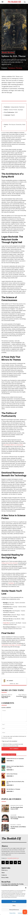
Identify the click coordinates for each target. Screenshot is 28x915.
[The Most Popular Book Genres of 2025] (5, 808)
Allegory (14, 815)
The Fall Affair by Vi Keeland (13, 789)
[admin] (5, 680)
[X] (11, 98)
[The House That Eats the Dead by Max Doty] (3, 783)
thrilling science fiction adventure (9, 563)
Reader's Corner (16, 824)
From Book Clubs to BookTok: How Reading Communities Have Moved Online (12, 884)
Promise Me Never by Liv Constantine (15, 758)
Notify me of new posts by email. (10, 745)
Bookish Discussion (17, 805)
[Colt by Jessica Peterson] (3, 776)
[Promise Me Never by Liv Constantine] (3, 760)
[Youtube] (19, 862)
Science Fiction (15, 68)
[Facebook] (7, 98)
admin (11, 680)
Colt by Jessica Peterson (11, 773)
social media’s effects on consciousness (13, 444)
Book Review (8, 52)
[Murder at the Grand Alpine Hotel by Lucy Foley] (3, 768)
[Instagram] (7, 862)
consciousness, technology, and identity (11, 645)
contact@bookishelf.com (13, 858)
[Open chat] (25, 912)
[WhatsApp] (18, 98)
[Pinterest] (14, 98)
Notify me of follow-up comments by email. (13, 744)
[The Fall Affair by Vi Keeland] (3, 791)
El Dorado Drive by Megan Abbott (5, 697)
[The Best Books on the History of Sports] (5, 827)
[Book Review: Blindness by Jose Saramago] (5, 818)
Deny (14, 905)
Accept (14, 901)
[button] (26, 888)
